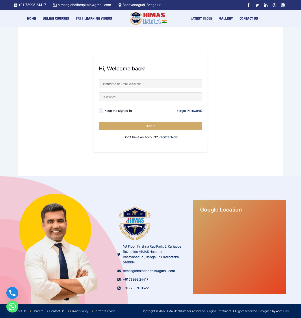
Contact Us (249, 18)
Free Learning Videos (94, 18)
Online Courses (56, 18)
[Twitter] (257, 5)
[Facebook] (248, 5)
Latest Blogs (202, 18)
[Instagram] (283, 5)
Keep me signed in (118, 110)
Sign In (150, 126)
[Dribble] (274, 5)
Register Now (168, 137)
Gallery (226, 18)
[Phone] (12, 293)
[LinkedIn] (265, 5)
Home (31, 18)
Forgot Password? (189, 110)
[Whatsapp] (12, 306)
